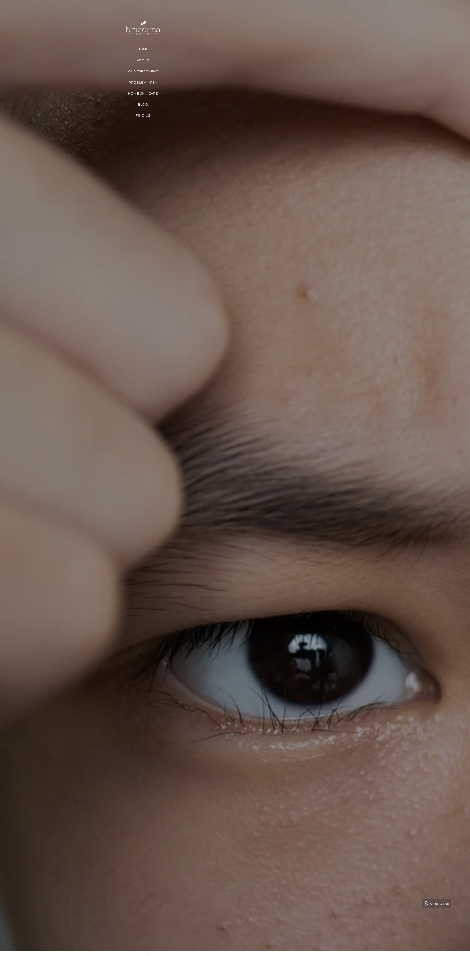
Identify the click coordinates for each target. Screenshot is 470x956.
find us (143, 115)
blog (143, 104)
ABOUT (143, 60)
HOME (143, 49)
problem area (143, 82)
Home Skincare (143, 93)
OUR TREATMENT (143, 71)
